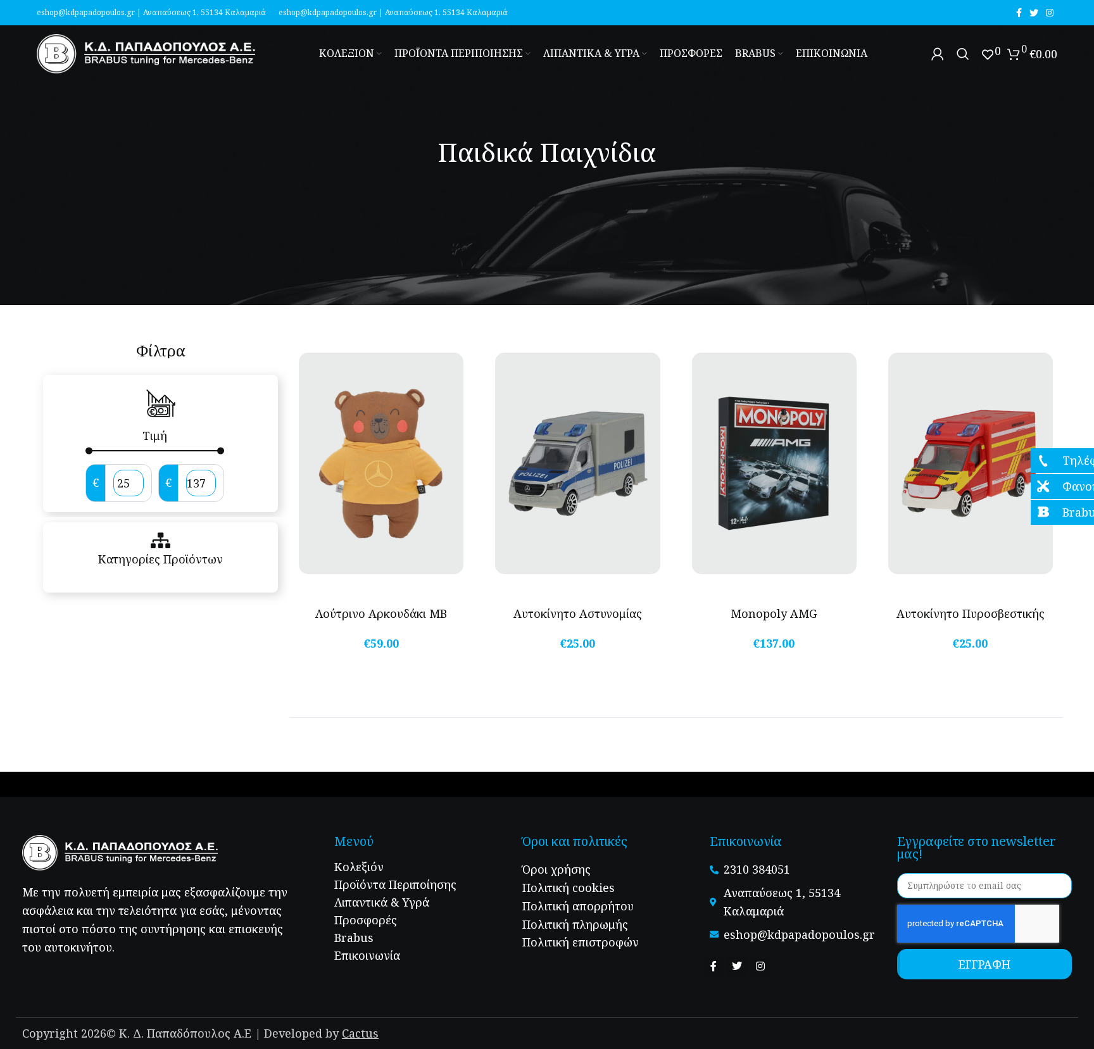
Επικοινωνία (367, 955)
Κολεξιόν (359, 866)
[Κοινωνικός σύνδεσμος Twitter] (1034, 12)
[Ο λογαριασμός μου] (937, 53)
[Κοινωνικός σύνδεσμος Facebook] (1019, 12)
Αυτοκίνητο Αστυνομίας (577, 613)
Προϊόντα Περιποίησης (395, 884)
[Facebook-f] (713, 966)
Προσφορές (365, 920)
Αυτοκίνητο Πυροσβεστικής (970, 613)
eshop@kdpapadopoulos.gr (86, 12)
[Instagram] (760, 966)
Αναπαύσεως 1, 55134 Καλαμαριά (204, 12)
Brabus (354, 937)
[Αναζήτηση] (963, 53)
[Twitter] (737, 966)
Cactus (360, 1033)
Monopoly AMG (774, 613)
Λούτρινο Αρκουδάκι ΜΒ (381, 613)
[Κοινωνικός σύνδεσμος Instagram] (1049, 12)
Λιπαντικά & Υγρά (381, 902)
